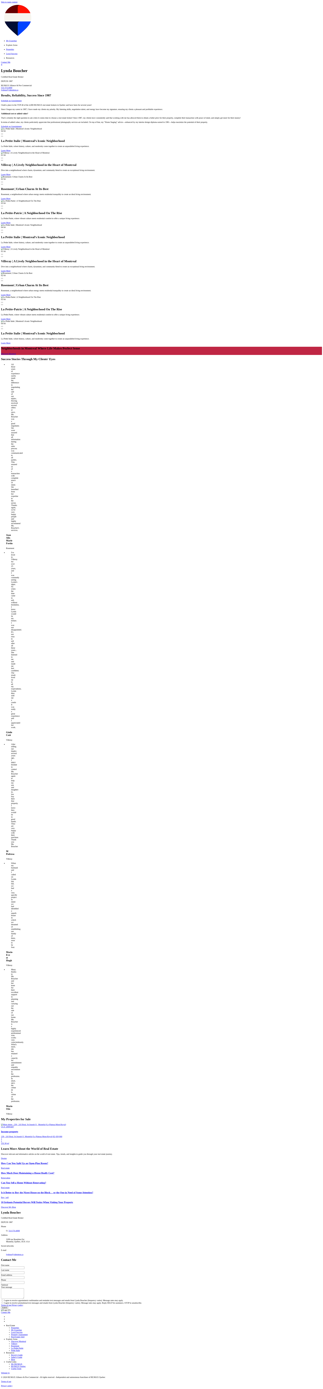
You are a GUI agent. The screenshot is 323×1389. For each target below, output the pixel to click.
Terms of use (6, 1305)
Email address (6, 1275)
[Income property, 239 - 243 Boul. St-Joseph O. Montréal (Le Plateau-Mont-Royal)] (33, 1124)
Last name (5, 1270)
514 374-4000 (6, 88)
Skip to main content (9, 2)
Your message (6, 1287)
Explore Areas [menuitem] (11, 45)
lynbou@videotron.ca (9, 90)
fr (1, 64)
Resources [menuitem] (10, 58)
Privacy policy (17, 1305)
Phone (3, 1280)
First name (5, 1265)
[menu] (164, 45)
